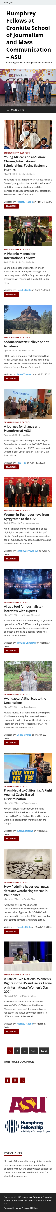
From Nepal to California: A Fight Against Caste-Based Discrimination (28, 794)
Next (44, 1050)
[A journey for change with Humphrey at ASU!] (28, 404)
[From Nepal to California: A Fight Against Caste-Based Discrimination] (28, 768)
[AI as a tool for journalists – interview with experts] (28, 584)
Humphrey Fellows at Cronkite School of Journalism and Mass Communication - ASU (27, 1200)
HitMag (35, 1208)
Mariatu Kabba (28, 174)
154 (33, 1050)
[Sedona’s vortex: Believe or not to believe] (28, 319)
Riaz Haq (26, 435)
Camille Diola (28, 262)
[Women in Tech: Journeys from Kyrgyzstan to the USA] (28, 492)
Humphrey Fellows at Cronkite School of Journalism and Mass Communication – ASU (28, 35)
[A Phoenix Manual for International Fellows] (28, 231)
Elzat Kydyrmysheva (30, 523)
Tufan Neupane (30, 803)
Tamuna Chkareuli (31, 615)
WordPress (21, 1208)
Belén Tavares (28, 350)
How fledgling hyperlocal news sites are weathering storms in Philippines (26, 890)
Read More (10, 205)
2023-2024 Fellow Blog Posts (17, 153)
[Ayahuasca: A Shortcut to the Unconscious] (28, 676)
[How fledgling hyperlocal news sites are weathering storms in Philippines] (28, 864)
